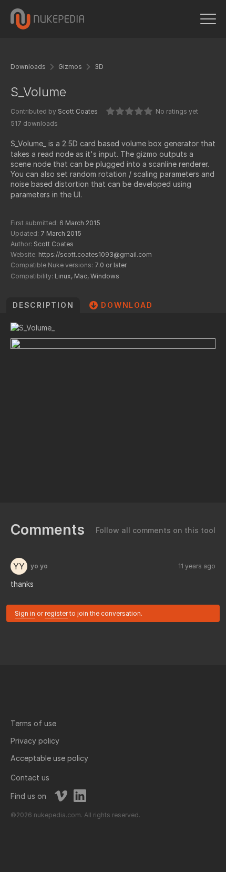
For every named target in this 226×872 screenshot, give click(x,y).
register (56, 613)
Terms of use (33, 723)
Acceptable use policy (49, 758)
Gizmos (70, 67)
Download (126, 304)
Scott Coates (78, 111)
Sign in (25, 613)
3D (99, 67)
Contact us (30, 777)
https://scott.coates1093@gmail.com (95, 254)
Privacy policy (35, 740)
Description (43, 304)
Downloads (28, 67)
